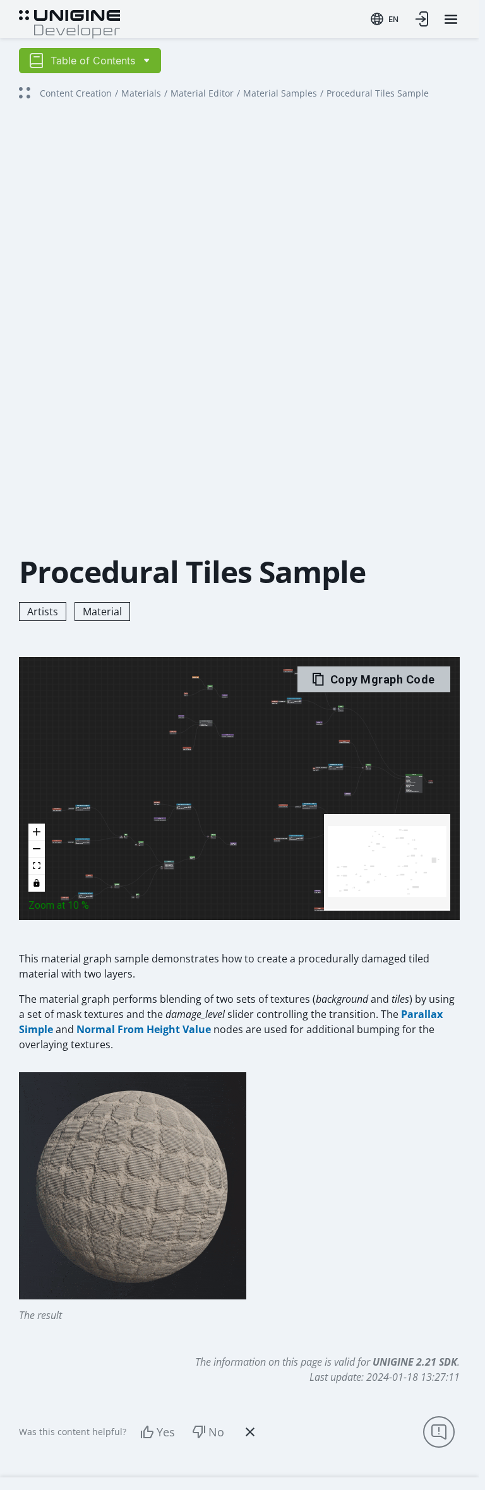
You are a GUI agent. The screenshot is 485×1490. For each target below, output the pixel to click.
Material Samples (280, 93)
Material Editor (202, 93)
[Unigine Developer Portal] (69, 22)
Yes (166, 1432)
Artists (42, 611)
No (216, 1432)
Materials (141, 93)
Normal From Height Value (143, 1029)
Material (102, 611)
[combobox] (385, 19)
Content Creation (76, 93)
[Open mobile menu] (451, 19)
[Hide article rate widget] (250, 1432)
